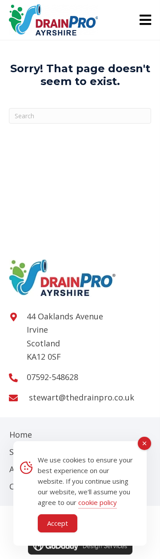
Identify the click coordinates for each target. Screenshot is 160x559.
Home (20, 434)
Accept (57, 523)
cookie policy (97, 502)
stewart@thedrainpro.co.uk (80, 397)
